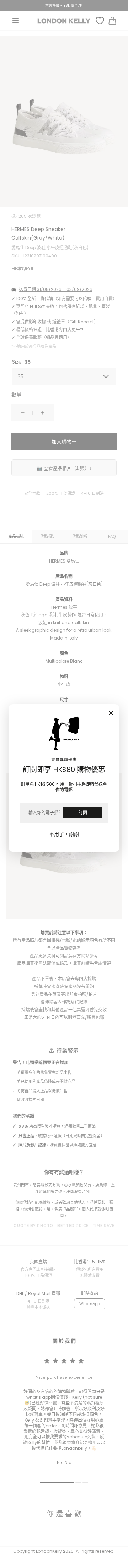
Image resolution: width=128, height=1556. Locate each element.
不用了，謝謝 (64, 834)
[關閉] (111, 713)
